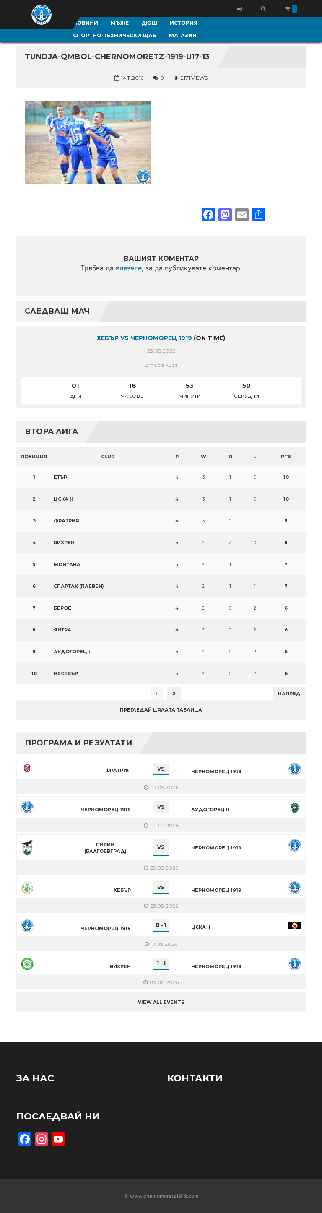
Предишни (37, 693)
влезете (129, 268)
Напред (289, 693)
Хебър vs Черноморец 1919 (144, 338)
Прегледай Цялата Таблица (161, 710)
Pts (286, 457)
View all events (161, 1002)
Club (108, 457)
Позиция (34, 457)
